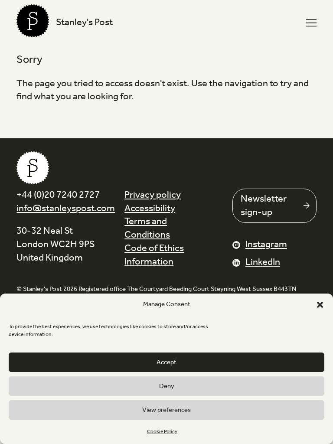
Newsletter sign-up (264, 206)
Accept (166, 362)
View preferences (166, 410)
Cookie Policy (162, 432)
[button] (320, 304)
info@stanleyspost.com (65, 208)
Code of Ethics (154, 248)
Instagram (266, 244)
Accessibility (149, 208)
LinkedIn (262, 262)
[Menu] (311, 23)
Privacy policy (152, 195)
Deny (166, 386)
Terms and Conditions (147, 228)
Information (148, 262)
